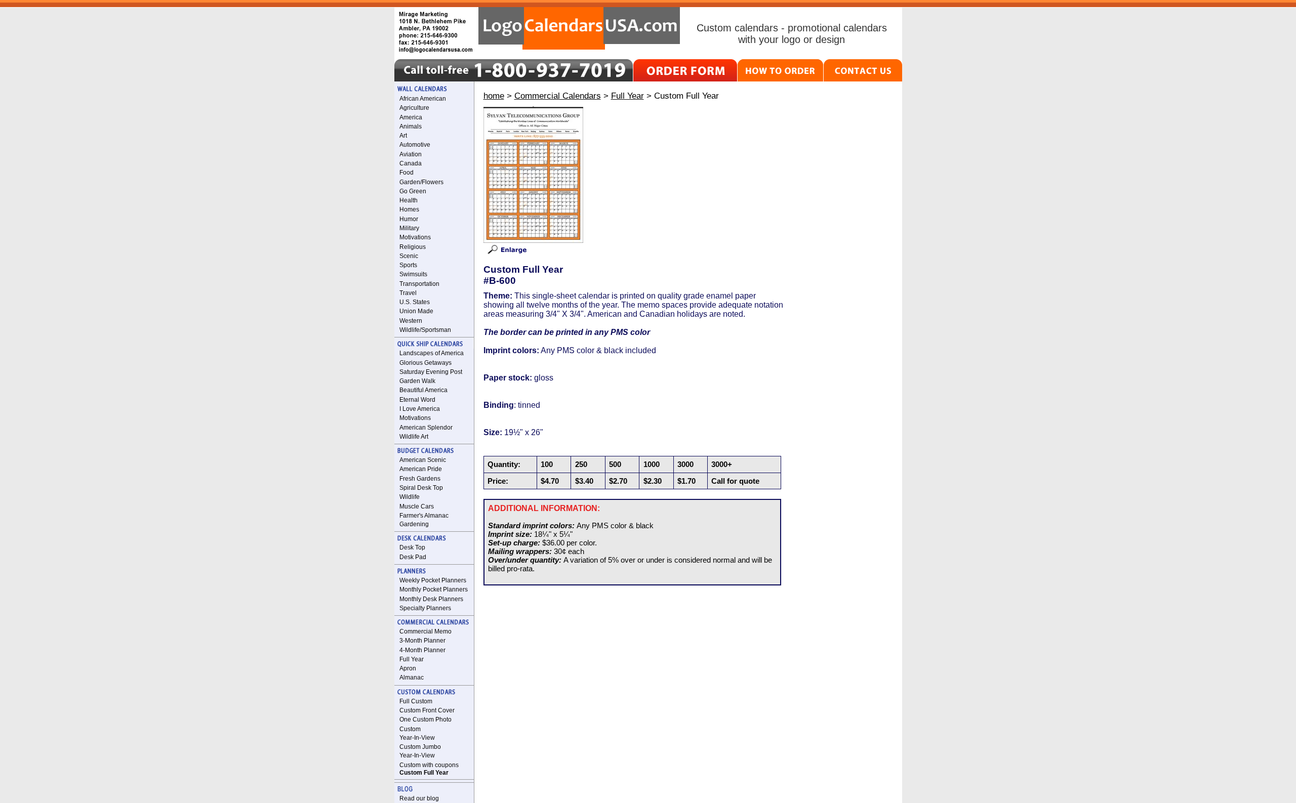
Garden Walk (417, 381)
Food (406, 173)
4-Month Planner (422, 650)
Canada (410, 163)
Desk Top (412, 547)
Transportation (419, 284)
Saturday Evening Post (430, 372)
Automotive (414, 145)
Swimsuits (413, 274)
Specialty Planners (425, 608)
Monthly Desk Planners (431, 599)
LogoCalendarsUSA (579, 28)
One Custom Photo (425, 719)
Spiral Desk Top (421, 488)
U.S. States (414, 302)
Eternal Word (417, 400)
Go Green (412, 191)
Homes (409, 209)
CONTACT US (863, 70)
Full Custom (415, 701)
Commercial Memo (425, 631)
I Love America (419, 409)
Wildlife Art (413, 437)
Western (410, 321)
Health (408, 200)
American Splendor (426, 428)
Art (403, 136)
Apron (407, 668)
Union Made (416, 311)
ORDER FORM (685, 70)
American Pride (420, 469)
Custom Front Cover (427, 710)
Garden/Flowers (421, 182)
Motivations (415, 237)
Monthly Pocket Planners (433, 589)
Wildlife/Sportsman (425, 330)
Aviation (410, 154)
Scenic (408, 256)
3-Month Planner (422, 641)
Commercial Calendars (557, 96)
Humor (408, 219)
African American (422, 99)
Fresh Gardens (419, 479)
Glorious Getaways (425, 363)
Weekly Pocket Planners (432, 580)
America (410, 117)
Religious (412, 247)
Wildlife (409, 497)
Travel (408, 293)
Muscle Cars (416, 506)
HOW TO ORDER (780, 70)
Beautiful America (423, 390)
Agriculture (414, 108)
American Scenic (422, 460)
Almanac (411, 677)
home (493, 96)
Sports (408, 265)
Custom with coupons (429, 765)
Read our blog (419, 798)
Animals (410, 126)
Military (409, 228)
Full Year (411, 659)
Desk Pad (412, 557)
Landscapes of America (431, 353)
